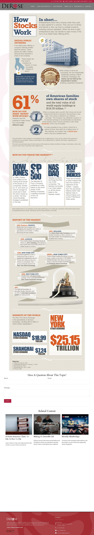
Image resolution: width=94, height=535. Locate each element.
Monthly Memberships (70, 436)
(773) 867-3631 (57, 1)
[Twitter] (10, 531)
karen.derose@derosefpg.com (63, 533)
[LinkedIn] (13, 531)
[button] (32, 6)
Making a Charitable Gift (44, 436)
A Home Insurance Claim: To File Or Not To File (17, 437)
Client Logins (69, 1)
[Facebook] (8, 531)
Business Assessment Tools (83, 1)
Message (7, 388)
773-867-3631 (61, 527)
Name (6, 378)
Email (49, 378)
